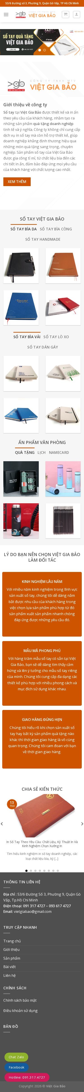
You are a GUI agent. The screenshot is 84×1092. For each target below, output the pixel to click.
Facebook (16, 1067)
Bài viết (9, 966)
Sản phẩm (11, 958)
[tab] (24, 229)
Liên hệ (9, 975)
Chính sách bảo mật (20, 1000)
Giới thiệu (11, 949)
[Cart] (65, 14)
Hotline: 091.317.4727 (27, 1077)
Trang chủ (12, 941)
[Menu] (6, 14)
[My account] (76, 14)
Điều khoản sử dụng (20, 1010)
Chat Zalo (16, 1057)
